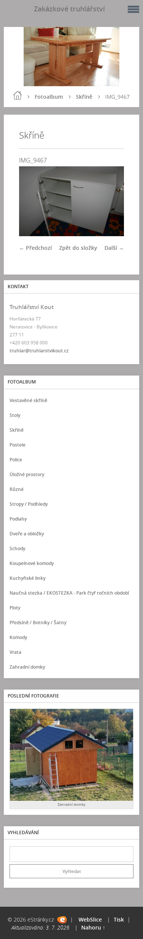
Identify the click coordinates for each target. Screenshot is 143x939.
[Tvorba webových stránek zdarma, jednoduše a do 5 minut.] (62, 919)
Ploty (15, 607)
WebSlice (90, 919)
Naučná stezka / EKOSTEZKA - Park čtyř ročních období (69, 593)
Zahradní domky (27, 667)
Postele (18, 445)
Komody (18, 637)
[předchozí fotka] (31, 201)
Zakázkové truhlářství (69, 8)
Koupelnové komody (32, 563)
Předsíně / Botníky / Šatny (38, 622)
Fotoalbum (49, 96)
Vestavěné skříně (28, 400)
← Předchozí (35, 247)
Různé (17, 489)
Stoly (15, 415)
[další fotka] (111, 201)
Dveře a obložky (27, 533)
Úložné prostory (27, 474)
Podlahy (18, 519)
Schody (17, 548)
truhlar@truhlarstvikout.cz (39, 350)
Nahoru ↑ (93, 927)
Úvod (17, 95)
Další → (114, 247)
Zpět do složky (78, 247)
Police (16, 459)
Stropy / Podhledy (29, 504)
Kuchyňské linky (27, 578)
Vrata (15, 652)
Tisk (119, 919)
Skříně (84, 96)
